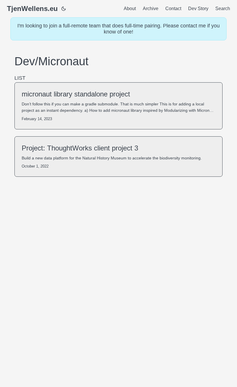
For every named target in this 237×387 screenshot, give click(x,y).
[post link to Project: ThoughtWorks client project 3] (118, 156)
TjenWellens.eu (32, 8)
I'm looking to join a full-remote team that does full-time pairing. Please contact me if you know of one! (118, 29)
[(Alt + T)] (63, 8)
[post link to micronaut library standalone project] (118, 106)
